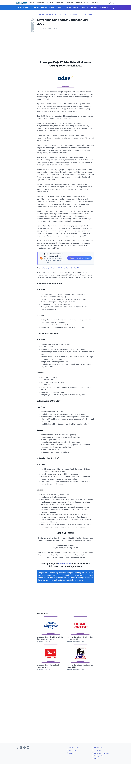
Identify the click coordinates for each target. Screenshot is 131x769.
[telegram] (32, 30)
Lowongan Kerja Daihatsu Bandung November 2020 (49, 666)
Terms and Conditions (101, 753)
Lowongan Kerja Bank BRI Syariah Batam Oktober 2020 (61, 268)
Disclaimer (97, 750)
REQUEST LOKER (82, 3)
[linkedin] (28, 747)
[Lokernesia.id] (21, 2)
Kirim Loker (72, 750)
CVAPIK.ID (94, 3)
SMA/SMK (40, 3)
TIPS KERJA (70, 3)
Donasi (71, 753)
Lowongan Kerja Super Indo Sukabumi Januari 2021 (80, 666)
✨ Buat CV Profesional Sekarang (79, 258)
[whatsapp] (32, 27)
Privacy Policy (99, 756)
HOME (32, 3)
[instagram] (21, 747)
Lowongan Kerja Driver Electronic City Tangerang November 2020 (50, 638)
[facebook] (32, 23)
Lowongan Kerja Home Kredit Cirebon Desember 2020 (80, 638)
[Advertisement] (65, 44)
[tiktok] (17, 747)
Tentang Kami (98, 747)
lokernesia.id (64, 563)
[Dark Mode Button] (110, 3)
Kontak (96, 758)
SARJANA (59, 3)
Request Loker (73, 747)
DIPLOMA (50, 3)
